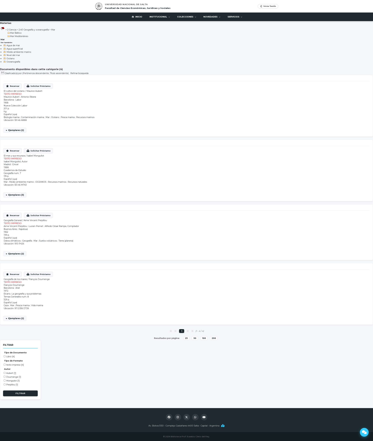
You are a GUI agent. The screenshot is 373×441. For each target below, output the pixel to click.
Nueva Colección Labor (15, 105)
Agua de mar (13, 45)
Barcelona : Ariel (12, 288)
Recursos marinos (85, 117)
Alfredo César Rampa (55, 226)
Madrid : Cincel (11, 164)
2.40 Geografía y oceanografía (34, 29)
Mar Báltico (16, 33)
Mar (53, 29)
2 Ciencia (11, 29)
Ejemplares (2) (16, 130)
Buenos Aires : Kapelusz (16, 229)
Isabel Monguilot (35, 155)
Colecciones (185, 16)
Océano (11, 58)
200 (214, 338)
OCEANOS (40, 182)
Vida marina (37, 305)
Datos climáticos (12, 240)
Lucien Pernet (36, 226)
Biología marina (11, 117)
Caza (6, 305)
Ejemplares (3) (16, 195)
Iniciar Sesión (269, 6)
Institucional (158, 16)
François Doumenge (39, 279)
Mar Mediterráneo (19, 36)
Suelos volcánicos (48, 240)
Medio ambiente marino (19, 52)
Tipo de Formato (13, 360)
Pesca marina (68, 117)
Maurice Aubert (34, 91)
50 (194, 338)
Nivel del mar (13, 55)
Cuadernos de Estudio (15, 170)
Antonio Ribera (28, 97)
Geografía (8, 173)
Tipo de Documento (15, 352)
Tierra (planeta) (65, 240)
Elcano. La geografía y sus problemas (22, 293)
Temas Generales (12, 296)
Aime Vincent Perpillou (35, 220)
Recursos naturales (77, 182)
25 (186, 338)
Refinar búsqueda (79, 73)
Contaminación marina (32, 117)
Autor (7, 369)
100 (204, 338)
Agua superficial (15, 48)
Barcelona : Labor (12, 99)
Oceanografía (13, 61)
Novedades (210, 16)
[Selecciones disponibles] (3, 73)
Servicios (234, 16)
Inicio (138, 16)
